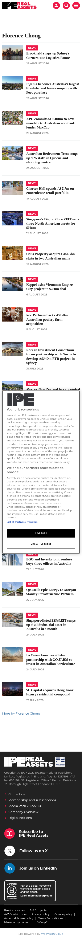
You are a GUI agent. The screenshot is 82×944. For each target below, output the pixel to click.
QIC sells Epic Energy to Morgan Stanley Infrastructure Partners (51, 592)
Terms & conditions (50, 918)
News (32, 47)
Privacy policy (40, 914)
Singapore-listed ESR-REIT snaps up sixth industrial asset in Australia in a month (51, 624)
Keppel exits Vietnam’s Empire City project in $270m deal (49, 287)
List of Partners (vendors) (22, 521)
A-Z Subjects (38, 910)
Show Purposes (41, 543)
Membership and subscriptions (32, 800)
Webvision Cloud (52, 933)
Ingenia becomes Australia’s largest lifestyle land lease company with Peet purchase (52, 88)
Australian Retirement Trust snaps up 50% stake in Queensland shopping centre (52, 158)
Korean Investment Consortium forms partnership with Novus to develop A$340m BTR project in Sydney (51, 356)
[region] (41, 472)
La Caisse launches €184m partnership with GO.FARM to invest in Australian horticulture (50, 659)
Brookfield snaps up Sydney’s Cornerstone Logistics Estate (48, 55)
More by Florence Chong (21, 713)
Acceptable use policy (18, 918)
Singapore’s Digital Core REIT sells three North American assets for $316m (52, 223)
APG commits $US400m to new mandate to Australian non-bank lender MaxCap (50, 123)
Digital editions (20, 818)
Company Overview (23, 812)
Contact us (16, 794)
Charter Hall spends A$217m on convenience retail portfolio (50, 191)
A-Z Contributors (15, 914)
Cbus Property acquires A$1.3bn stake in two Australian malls (50, 256)
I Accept (41, 532)
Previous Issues (14, 910)
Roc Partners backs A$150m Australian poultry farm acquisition (47, 319)
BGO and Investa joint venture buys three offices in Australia (49, 561)
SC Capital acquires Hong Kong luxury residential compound (49, 692)
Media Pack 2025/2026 (25, 806)
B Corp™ (43, 922)
